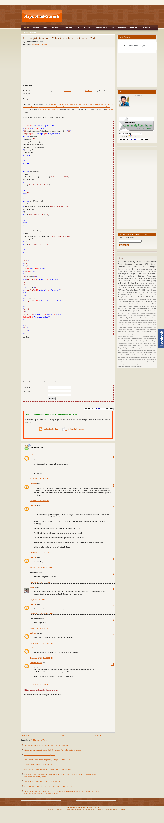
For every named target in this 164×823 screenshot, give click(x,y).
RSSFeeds (147, 352)
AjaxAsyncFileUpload (128, 295)
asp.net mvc (133, 266)
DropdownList (123, 271)
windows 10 (131, 329)
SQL (78, 28)
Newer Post (25, 735)
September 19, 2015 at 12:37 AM (41, 643)
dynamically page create (137, 362)
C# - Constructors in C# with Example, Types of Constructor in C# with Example (49, 786)
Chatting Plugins (151, 341)
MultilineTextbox (142, 308)
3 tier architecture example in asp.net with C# (38, 764)
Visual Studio (152, 288)
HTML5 (149, 315)
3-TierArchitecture (140, 329)
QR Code (125, 320)
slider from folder (132, 366)
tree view (139, 366)
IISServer (142, 276)
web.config (153, 290)
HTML (120, 280)
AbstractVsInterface (150, 329)
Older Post (98, 735)
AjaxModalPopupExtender (142, 285)
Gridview (55, 28)
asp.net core (145, 327)
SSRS (154, 304)
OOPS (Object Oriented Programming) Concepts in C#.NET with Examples (47, 769)
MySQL (128, 318)
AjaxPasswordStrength (125, 338)
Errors (121, 269)
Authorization (135, 341)
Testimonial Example (134, 357)
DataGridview (130, 292)
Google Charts (149, 345)
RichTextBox (136, 355)
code (154, 359)
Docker (126, 345)
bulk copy (150, 359)
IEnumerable (148, 304)
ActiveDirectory (123, 332)
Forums (141, 345)
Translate (135, 136)
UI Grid (120, 311)
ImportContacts (142, 348)
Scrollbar (142, 355)
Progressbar (130, 290)
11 (112, 664)
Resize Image (145, 320)
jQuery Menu (128, 306)
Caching (143, 341)
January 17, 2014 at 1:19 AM (40, 582)
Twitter (120, 306)
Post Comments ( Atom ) (39, 740)
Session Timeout (143, 322)
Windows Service (134, 299)
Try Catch (126, 359)
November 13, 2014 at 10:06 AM (41, 613)
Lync (148, 348)
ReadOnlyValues (127, 355)
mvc (154, 269)
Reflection (138, 320)
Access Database (140, 306)
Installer (154, 315)
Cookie (145, 295)
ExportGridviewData (127, 283)
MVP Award (121, 350)
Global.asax (140, 304)
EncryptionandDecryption (126, 297)
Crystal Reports (150, 278)
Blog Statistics (151, 306)
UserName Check (151, 325)
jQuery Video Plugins (141, 364)
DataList (153, 295)
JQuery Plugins (149, 266)
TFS (127, 357)
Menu (124, 290)
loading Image (145, 299)
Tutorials (145, 28)
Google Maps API (123, 288)
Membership (122, 278)
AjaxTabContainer (123, 315)
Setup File (153, 355)
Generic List (132, 304)
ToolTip (145, 288)
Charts (124, 301)
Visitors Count (122, 327)
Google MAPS (136, 274)
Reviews (151, 320)
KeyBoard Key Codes (125, 308)
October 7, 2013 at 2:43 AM (39, 552)
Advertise (133, 332)
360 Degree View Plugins (127, 313)
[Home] (110, 1)
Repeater (139, 292)
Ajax (45, 28)
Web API (147, 292)
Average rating (132, 315)
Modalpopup (151, 276)
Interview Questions (127, 28)
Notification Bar (142, 350)
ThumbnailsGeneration (139, 325)
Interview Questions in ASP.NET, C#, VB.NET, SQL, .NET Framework (46, 745)
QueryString (131, 320)
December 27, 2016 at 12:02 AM (41, 658)
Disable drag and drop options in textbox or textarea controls (51, 107)
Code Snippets (126, 264)
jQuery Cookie (137, 311)
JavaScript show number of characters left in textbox (91, 107)
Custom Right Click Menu (143, 343)
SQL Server (150, 264)
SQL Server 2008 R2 (131, 322)
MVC (112, 28)
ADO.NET (122, 292)
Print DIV (128, 352)
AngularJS (132, 271)
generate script (148, 362)
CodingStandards (123, 343)
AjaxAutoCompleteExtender (148, 313)
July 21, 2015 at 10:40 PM (39, 628)
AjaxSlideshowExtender (150, 338)
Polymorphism (151, 308)
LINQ (119, 318)
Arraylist (121, 341)
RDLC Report (151, 297)
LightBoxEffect (140, 297)
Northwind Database (131, 350)
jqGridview (150, 364)
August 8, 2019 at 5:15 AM (39, 684)
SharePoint (147, 280)
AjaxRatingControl (138, 338)
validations (43, 44)
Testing (142, 357)
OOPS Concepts (100, 28)
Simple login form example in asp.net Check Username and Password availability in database (52, 750)
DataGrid (121, 345)
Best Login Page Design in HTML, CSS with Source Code (42, 781)
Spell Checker (122, 357)
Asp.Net (36, 28)
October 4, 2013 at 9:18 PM (39, 479)
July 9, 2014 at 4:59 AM (38, 599)
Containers (131, 343)
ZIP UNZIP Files (128, 311)
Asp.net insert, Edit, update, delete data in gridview (39, 755)
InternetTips (133, 288)
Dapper (154, 343)
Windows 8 (130, 327)
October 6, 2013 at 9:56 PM (39, 500)
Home (26, 28)
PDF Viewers (148, 318)
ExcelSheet (127, 280)
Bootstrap (153, 285)
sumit (32, 587)
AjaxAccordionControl (138, 334)
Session (147, 355)
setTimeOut (152, 311)
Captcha (138, 315)
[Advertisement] (110, 16)
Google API (152, 271)
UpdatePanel (129, 285)
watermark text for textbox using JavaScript (66, 104)
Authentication (132, 278)
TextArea (146, 357)
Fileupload (145, 269)
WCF (120, 290)
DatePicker (152, 274)
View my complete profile (141, 99)
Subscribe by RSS (51, 429)
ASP (139, 313)
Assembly (127, 341)
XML (137, 283)
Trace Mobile (30, 32)
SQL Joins (146, 290)
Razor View (138, 290)
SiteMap (150, 322)
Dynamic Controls (140, 301)
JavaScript (68, 28)
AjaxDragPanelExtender (150, 336)
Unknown (33, 455)
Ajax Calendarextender (145, 332)
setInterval (145, 311)
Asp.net (122, 261)
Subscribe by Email (76, 429)
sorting (125, 329)
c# (140, 266)
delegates (127, 362)
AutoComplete (124, 274)
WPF (145, 359)
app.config (137, 327)
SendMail (142, 283)
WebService (149, 283)
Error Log (136, 345)
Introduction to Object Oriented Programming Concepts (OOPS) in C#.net (47, 760)
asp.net (42, 109)
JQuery (87, 28)
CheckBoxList (130, 301)
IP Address (134, 348)
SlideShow (140, 288)
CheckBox (141, 278)
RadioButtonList (123, 299)
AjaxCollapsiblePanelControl (131, 336)
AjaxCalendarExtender (150, 334)
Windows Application (128, 276)
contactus (121, 362)
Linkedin (123, 318)
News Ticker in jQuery (137, 318)
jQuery (47, 109)
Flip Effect (144, 315)
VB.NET (152, 261)
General (145, 261)
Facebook (149, 301)
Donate (130, 345)
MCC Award (153, 348)
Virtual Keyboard (139, 359)
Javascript (35, 44)
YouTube (153, 292)
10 (112, 649)
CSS (145, 274)
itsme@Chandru (36, 663)
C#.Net (139, 261)
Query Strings (140, 352)
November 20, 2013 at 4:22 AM (41, 567)
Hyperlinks (128, 348)
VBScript (131, 359)
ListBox (134, 308)
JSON (138, 271)
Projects (133, 352)
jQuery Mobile (130, 364)
